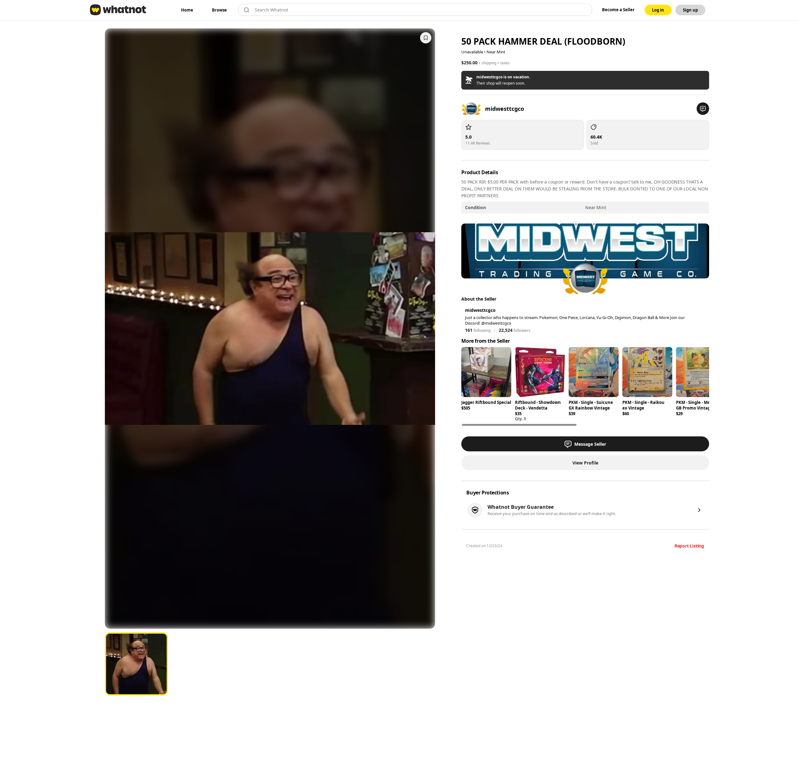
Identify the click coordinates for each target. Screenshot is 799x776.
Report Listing (689, 546)
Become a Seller (618, 9)
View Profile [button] (585, 463)
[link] (187, 10)
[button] (585, 80)
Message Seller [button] (590, 444)
